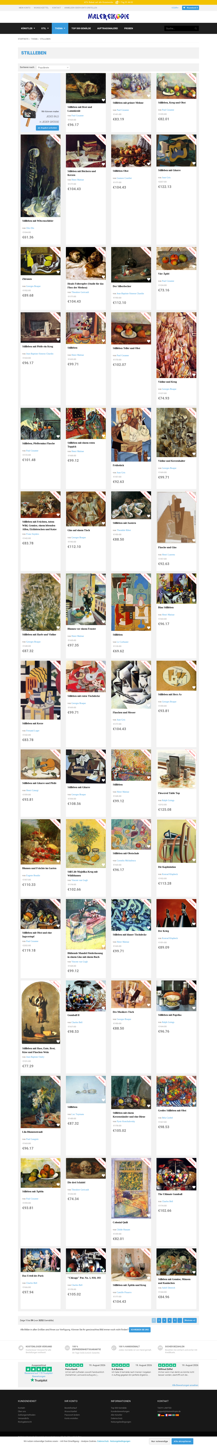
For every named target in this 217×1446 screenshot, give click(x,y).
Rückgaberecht (25, 1422)
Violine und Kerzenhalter (171, 461)
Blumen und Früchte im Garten (39, 868)
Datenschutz (116, 1418)
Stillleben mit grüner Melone (128, 102)
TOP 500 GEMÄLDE (81, 28)
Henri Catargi (32, 790)
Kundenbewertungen (120, 1411)
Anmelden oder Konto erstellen (81, 8)
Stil (43, 28)
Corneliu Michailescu (126, 860)
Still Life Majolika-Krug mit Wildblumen (83, 873)
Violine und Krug (167, 381)
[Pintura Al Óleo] (177, 1415)
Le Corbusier (123, 642)
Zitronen (27, 279)
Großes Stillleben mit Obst (172, 1110)
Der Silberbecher (122, 286)
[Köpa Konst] (173, 1415)
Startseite (23, 39)
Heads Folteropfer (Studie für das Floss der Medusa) (86, 285)
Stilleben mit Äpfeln (33, 1191)
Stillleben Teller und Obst (126, 348)
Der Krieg (163, 931)
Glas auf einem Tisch (79, 530)
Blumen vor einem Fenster (82, 628)
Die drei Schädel (76, 1182)
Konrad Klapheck (170, 874)
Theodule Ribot (124, 530)
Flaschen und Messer (124, 712)
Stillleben (72, 347)
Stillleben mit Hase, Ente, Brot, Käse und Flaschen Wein (38, 1050)
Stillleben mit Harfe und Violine (39, 634)
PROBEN (128, 28)
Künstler (26, 28)
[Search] (196, 28)
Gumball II (73, 1015)
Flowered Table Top (169, 793)
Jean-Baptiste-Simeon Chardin (130, 293)
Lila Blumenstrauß (32, 1132)
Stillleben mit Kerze (32, 723)
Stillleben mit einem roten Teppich (81, 444)
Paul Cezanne (77, 115)
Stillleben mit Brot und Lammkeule (80, 109)
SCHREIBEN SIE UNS (140, 1330)
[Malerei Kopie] (162, 1415)
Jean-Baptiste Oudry (35, 1057)
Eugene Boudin (33, 875)
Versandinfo (23, 1418)
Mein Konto (25, 8)
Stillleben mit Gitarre (169, 170)
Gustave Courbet (124, 178)
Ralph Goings (168, 800)
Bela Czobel (167, 1118)
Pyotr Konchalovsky (126, 1121)
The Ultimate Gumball (170, 1194)
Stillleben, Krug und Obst (172, 102)
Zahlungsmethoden (26, 1415)
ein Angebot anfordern (47, 128)
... (179, 1320)
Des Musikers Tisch (123, 1012)
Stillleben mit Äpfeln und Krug (129, 1285)
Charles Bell (76, 1022)
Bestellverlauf (70, 1408)
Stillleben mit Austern (124, 523)
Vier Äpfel (163, 273)
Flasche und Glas (167, 547)
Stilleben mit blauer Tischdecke (129, 934)
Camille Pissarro (124, 1292)
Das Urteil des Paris (33, 1275)
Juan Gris (166, 177)
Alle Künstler (116, 1415)
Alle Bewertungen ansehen (185, 1385)
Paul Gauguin (32, 1139)
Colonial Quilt (120, 1222)
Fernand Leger (32, 730)
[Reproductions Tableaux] (166, 1415)
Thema (59, 28)
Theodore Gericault (80, 292)
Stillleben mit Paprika (169, 1015)
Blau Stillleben (166, 607)
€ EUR (174, 8)
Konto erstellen (71, 1418)
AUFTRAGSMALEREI (107, 28)
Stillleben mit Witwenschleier (37, 220)
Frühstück (118, 465)
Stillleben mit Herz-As (170, 694)
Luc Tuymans (77, 1114)
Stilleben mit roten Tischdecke (84, 696)
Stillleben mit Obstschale (126, 853)
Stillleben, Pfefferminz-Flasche (38, 443)
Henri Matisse (77, 180)
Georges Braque (33, 286)
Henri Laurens (168, 554)
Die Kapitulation (167, 867)
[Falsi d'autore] (159, 1415)
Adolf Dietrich (168, 1288)
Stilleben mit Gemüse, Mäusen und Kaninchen (174, 1281)
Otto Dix (30, 228)
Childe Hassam (123, 1229)
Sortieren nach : (27, 67)
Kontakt (56, 8)
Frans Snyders (32, 534)
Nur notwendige (159, 1441)
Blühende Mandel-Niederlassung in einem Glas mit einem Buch (85, 955)
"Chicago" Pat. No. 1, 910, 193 (84, 1277)
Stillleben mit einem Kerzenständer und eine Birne (129, 1115)
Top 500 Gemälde (119, 1408)
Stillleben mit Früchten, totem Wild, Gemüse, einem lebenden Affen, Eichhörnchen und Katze (39, 525)
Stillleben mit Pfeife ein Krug (37, 346)
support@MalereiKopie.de (169, 1411)
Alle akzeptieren (182, 1441)
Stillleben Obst (120, 171)
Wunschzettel (41, 8)
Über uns (22, 1411)
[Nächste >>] (190, 1320)
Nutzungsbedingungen (121, 1422)
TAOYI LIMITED (164, 1408)
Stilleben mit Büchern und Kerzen (82, 173)
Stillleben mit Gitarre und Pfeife (39, 783)
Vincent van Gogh (79, 880)
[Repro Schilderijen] (170, 1415)
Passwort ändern (72, 1415)
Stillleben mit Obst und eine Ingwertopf (37, 934)
